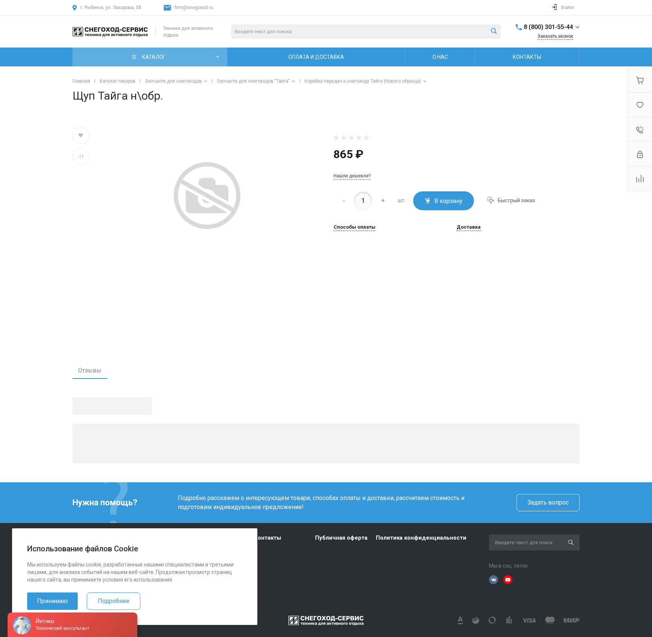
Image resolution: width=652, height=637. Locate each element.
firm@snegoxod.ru (194, 7)
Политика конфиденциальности (421, 537)
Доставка (469, 227)
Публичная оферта (341, 537)
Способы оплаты (354, 227)
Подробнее (113, 601)
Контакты (267, 537)
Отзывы (89, 370)
